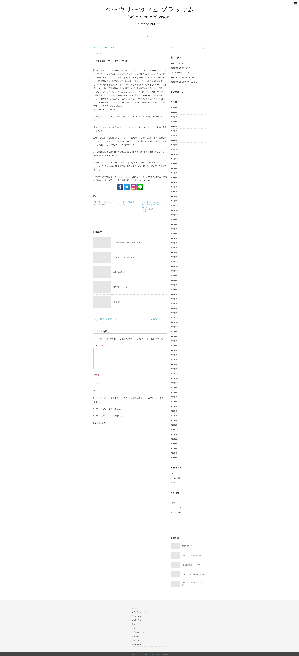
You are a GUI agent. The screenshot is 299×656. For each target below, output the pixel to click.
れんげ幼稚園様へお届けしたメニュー (126, 242)
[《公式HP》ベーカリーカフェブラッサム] (149, 8)
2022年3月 (174, 247)
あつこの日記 (175, 478)
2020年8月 (174, 336)
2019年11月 (174, 378)
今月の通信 (136, 636)
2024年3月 (174, 135)
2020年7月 (174, 341)
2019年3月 (174, 416)
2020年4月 (174, 355)
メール (97, 383)
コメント (98, 346)
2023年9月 (174, 163)
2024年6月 (174, 121)
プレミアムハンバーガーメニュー (143, 640)
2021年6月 (174, 289)
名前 (96, 375)
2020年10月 (174, 327)
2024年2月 (174, 140)
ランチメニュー (137, 616)
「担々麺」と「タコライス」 (123, 287)
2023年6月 (174, 177)
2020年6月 (174, 345)
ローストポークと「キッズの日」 (124, 257)
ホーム (134, 608)
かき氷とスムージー (119, 302)
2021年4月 (174, 299)
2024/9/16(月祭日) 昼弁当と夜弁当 (182, 77)
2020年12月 (174, 317)
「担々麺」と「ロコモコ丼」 (110, 47)
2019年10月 (174, 383)
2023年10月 (174, 159)
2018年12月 (174, 430)
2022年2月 (174, 252)
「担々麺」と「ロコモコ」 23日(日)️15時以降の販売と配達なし (152, 204)
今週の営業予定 (118, 272)
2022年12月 (174, 205)
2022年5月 (174, 238)
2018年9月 (174, 444)
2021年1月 (174, 313)
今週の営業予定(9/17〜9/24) (180, 73)
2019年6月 (174, 402)
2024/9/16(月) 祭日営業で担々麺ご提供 (184, 82)
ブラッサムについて (139, 612)
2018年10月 (174, 439)
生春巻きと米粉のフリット (109, 319)
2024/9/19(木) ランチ (178, 63)
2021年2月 (174, 308)
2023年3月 (174, 191)
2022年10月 (174, 215)
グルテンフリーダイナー (140, 620)
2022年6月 (174, 233)
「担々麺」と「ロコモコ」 (103, 202)
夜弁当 (134, 628)
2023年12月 (174, 149)
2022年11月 (174, 210)
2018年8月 (174, 448)
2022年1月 (174, 257)
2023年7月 (174, 173)
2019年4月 (174, 411)
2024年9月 (174, 107)
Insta (149, 37)
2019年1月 (174, 425)
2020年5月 (174, 350)
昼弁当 (134, 624)
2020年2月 (174, 364)
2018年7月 (174, 453)
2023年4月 (174, 187)
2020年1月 (174, 369)
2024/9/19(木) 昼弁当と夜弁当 (181, 68)
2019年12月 (174, 374)
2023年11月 (174, 154)
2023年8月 (174, 168)
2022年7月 (174, 229)
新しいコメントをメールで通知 (109, 409)
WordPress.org (176, 512)
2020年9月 (174, 331)
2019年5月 (174, 406)
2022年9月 (174, 219)
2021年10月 (174, 271)
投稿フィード (175, 503)
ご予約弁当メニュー (139, 632)
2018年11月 (174, 434)
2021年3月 (174, 303)
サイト (96, 391)
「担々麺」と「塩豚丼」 (127, 202)
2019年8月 (174, 392)
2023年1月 (174, 201)
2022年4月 (174, 243)
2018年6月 (174, 458)
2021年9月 (174, 275)
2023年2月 (174, 196)
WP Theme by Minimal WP (162, 654)
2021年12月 (174, 261)
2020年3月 (174, 360)
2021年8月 (174, 280)
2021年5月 (174, 294)
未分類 (173, 483)
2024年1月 (174, 145)
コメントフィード (177, 507)
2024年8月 (174, 112)
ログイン (174, 498)
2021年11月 (174, 266)
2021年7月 (174, 285)
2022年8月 (174, 224)
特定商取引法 (136, 644)
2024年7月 (174, 117)
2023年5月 (174, 182)
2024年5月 (174, 126)
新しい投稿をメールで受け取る (109, 416)
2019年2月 (174, 420)
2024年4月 (174, 131)
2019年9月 (174, 388)
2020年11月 (174, 322)
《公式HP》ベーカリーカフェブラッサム (142, 654)
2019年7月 (174, 397)
